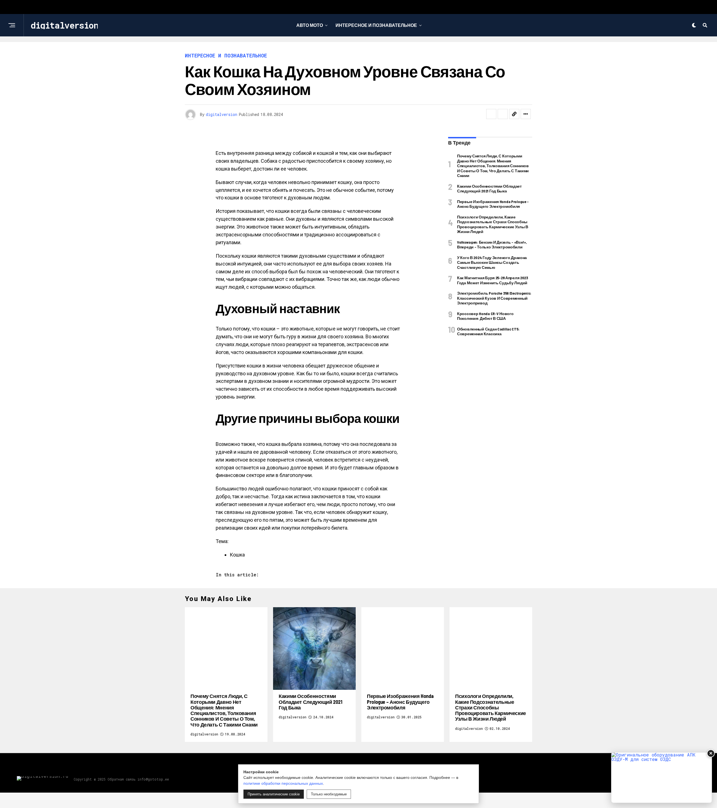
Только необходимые (329, 794)
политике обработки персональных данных (283, 783)
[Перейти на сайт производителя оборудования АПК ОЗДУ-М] (661, 778)
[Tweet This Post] (503, 114)
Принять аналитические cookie (274, 794)
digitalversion (221, 114)
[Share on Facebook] (491, 114)
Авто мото (309, 25)
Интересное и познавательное (376, 25)
